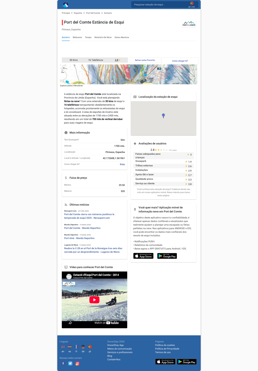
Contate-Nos (113, 359)
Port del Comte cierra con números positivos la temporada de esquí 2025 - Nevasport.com (89, 216)
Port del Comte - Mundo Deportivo (82, 228)
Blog (109, 355)
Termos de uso (163, 352)
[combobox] (160, 4)
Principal (66, 13)
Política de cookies (165, 345)
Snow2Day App (115, 345)
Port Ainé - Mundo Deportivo (79, 238)
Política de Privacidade (167, 348)
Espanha (78, 13)
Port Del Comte (93, 13)
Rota (122, 164)
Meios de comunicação (119, 348)
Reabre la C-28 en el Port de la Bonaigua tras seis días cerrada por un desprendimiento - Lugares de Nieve (93, 250)
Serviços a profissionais (119, 352)
